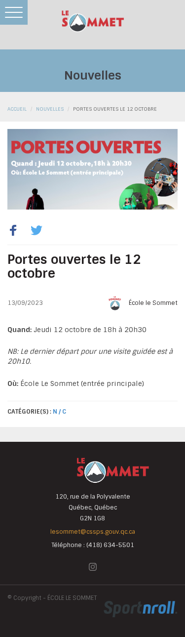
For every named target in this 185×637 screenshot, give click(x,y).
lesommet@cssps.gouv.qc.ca (92, 532)
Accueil (17, 109)
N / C (59, 412)
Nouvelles (50, 109)
